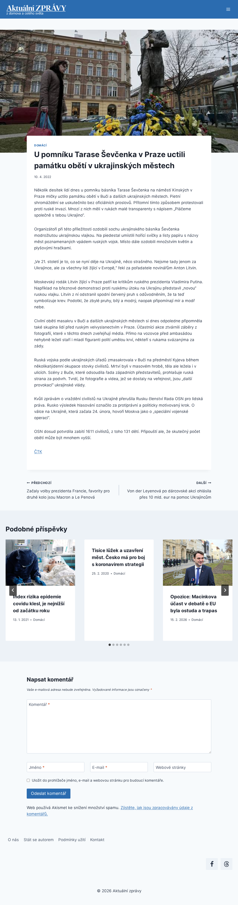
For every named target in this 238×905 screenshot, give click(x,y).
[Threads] (226, 864)
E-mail (99, 767)
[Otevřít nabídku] (228, 9)
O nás (13, 839)
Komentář (39, 704)
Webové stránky (171, 767)
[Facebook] (212, 864)
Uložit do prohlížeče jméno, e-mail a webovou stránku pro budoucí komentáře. (98, 780)
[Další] (225, 590)
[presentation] (40, 563)
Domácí (40, 145)
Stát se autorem (39, 839)
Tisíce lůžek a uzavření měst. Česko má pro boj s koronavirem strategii (118, 557)
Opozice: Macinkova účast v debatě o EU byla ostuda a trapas (193, 603)
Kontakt (97, 839)
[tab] (110, 645)
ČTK (38, 451)
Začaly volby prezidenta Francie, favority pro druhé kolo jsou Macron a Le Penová (68, 490)
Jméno (37, 767)
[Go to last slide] (13, 590)
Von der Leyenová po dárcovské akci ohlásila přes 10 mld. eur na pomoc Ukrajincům (169, 490)
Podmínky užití (72, 839)
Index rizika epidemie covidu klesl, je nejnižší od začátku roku (38, 603)
